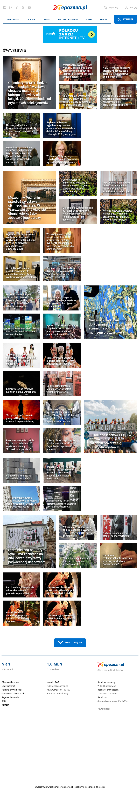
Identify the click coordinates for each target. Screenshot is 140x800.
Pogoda (31, 19)
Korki (89, 19)
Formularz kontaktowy (57, 693)
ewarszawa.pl (66, 786)
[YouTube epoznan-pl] (29, 7)
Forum (103, 19)
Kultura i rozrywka (68, 19)
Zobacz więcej (73, 642)
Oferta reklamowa (10, 682)
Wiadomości (13, 19)
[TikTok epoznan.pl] (16, 7)
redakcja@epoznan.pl (57, 686)
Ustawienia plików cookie (14, 693)
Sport (47, 19)
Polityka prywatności (12, 689)
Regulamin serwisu (11, 697)
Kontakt (128, 19)
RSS (4, 701)
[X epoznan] (23, 7)
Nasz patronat (8, 686)
